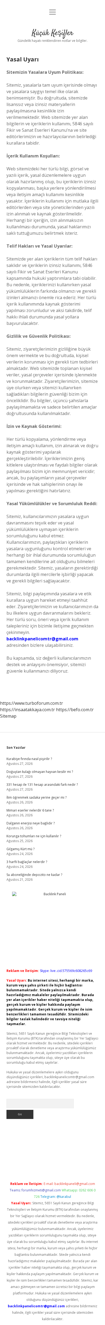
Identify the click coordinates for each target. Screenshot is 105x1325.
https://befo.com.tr (75, 710)
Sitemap (8, 716)
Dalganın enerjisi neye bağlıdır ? (30, 823)
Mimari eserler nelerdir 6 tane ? (30, 810)
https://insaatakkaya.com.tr (27, 710)
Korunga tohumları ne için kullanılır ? (33, 836)
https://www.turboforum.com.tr (31, 703)
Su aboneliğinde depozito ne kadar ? (34, 874)
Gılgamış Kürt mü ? (20, 849)
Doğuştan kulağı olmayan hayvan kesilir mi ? (39, 771)
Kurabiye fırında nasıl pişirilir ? (29, 759)
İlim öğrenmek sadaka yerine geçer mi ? (36, 797)
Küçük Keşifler (52, 33)
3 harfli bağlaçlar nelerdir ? (26, 862)
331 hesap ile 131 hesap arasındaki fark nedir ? (42, 784)
